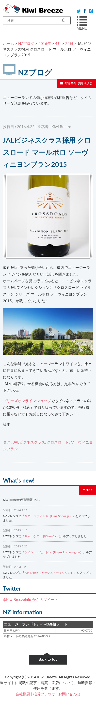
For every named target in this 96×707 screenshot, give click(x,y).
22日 (69, 44)
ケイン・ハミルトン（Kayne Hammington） (54, 552)
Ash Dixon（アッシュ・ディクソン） (49, 572)
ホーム (8, 44)
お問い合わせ (69, 694)
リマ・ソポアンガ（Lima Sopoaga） (48, 516)
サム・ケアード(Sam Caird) (42, 536)
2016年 (44, 44)
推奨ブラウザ (44, 694)
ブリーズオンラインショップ (27, 401)
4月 (58, 44)
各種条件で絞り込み (78, 83)
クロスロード (58, 442)
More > (87, 490)
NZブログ (26, 44)
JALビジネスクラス (29, 442)
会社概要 (23, 694)
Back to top (48, 659)
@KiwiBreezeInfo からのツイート (30, 600)
